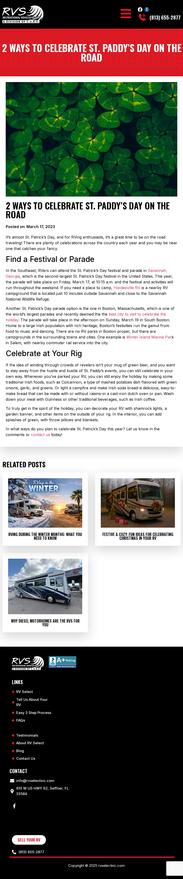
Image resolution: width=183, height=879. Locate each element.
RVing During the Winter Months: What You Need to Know (45, 536)
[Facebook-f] (14, 806)
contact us (40, 434)
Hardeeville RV (127, 287)
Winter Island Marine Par (149, 337)
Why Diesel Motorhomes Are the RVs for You (45, 623)
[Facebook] (140, 9)
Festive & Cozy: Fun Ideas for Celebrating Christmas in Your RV (137, 536)
